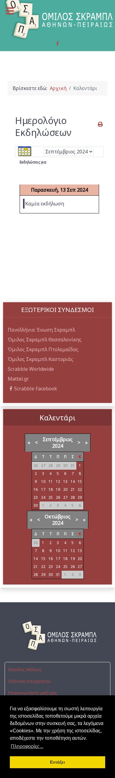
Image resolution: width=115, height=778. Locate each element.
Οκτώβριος (58, 516)
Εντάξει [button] (57, 762)
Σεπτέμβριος (58, 439)
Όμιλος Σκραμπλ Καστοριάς (40, 359)
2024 (57, 445)
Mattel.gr (18, 378)
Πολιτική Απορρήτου (29, 681)
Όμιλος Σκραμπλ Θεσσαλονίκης (45, 339)
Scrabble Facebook (35, 388)
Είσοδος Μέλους (25, 669)
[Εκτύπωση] (101, 124)
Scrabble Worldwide (31, 369)
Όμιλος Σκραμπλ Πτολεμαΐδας (43, 349)
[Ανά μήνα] (25, 151)
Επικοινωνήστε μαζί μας (32, 693)
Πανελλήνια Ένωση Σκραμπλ (41, 329)
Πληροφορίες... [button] (27, 746)
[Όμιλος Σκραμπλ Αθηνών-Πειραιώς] (57, 635)
